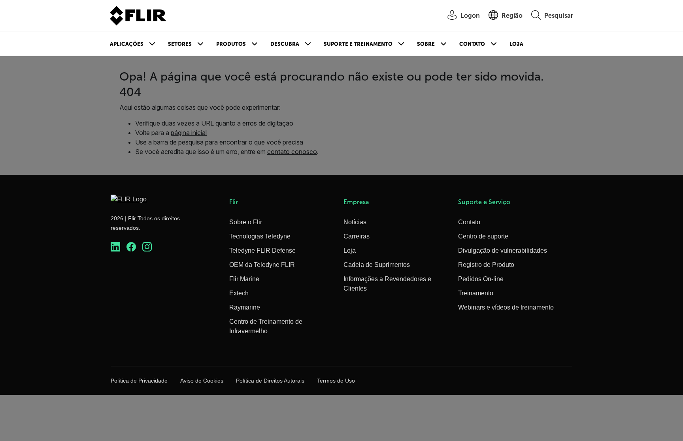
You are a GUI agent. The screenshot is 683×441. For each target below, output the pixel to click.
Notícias (354, 222)
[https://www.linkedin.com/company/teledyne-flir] (115, 247)
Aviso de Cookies (201, 380)
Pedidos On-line (481, 279)
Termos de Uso (336, 380)
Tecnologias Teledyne (260, 236)
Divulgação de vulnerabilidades (502, 250)
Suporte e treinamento (358, 44)
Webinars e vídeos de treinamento (506, 307)
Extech (239, 293)
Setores (180, 44)
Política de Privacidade (139, 380)
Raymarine (244, 307)
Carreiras (356, 236)
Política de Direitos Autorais (270, 380)
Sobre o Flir (245, 222)
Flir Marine (244, 279)
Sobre (426, 44)
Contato (472, 44)
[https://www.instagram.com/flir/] (147, 247)
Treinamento (475, 293)
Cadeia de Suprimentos (376, 264)
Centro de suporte (483, 236)
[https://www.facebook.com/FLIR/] (131, 247)
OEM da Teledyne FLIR (262, 264)
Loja (516, 44)
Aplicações (126, 44)
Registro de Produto (486, 264)
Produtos (231, 44)
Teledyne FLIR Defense (262, 250)
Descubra (284, 44)
